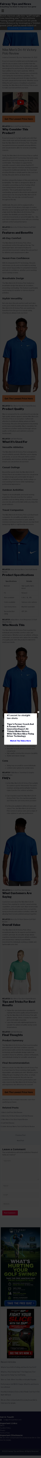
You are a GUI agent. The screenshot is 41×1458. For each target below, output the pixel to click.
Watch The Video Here (20, 741)
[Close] (38, 712)
